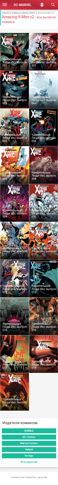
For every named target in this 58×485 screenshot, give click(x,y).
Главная (5, 13)
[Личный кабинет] (42, 5)
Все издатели (29, 461)
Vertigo (29, 455)
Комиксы (16, 13)
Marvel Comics (28, 13)
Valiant (29, 449)
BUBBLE (29, 430)
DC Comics (29, 437)
